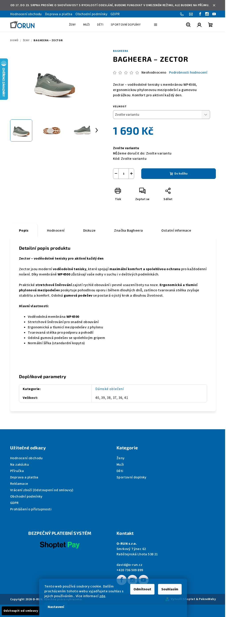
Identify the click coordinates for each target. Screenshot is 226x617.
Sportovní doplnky (132, 477)
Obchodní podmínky (91, 14)
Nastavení (56, 606)
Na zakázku (19, 464)
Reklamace (19, 483)
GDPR (115, 14)
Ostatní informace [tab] (176, 230)
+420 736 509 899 (130, 570)
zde (102, 596)
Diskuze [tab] (89, 230)
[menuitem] (72, 25)
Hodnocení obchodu (26, 14)
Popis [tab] (23, 230)
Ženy (121, 458)
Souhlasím (169, 589)
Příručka (17, 470)
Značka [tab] (128, 230)
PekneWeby (207, 599)
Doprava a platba (58, 14)
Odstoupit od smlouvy (21, 611)
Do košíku (181, 173)
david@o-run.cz (130, 564)
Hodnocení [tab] (56, 230)
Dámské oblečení (109, 389)
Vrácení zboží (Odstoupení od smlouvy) (41, 490)
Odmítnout (142, 589)
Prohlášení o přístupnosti (30, 509)
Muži (120, 464)
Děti (120, 470)
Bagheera (120, 51)
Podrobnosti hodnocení (188, 72)
